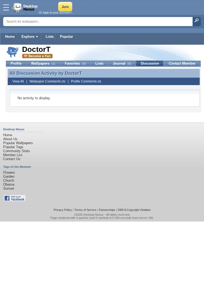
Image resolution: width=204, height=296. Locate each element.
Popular (66, 37)
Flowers (9, 172)
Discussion (150, 63)
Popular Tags (13, 147)
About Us (10, 139)
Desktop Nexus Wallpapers (25, 7)
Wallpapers (43, 63)
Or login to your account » (55, 12)
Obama (8, 184)
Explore (28, 37)
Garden (8, 176)
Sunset (8, 188)
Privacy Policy (63, 209)
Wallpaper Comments (47, 81)
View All (18, 81)
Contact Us (11, 159)
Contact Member (182, 63)
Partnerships (107, 209)
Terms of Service (85, 209)
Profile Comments (86, 81)
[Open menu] (6, 7)
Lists (50, 37)
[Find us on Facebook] (15, 200)
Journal (122, 63)
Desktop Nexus (93, 214)
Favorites (75, 63)
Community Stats (16, 151)
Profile (16, 63)
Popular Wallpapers (18, 143)
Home (10, 37)
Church (8, 180)
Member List (12, 155)
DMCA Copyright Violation (134, 209)
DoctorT (73, 73)
